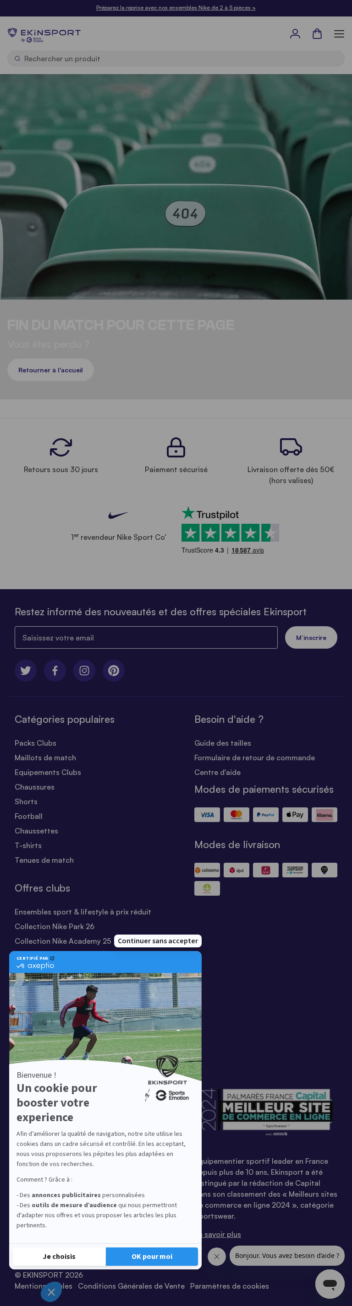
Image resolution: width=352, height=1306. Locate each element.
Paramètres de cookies (229, 1285)
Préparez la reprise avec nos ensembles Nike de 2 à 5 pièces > (176, 7)
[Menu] (339, 33)
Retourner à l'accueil (50, 370)
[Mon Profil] (295, 33)
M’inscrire (311, 637)
